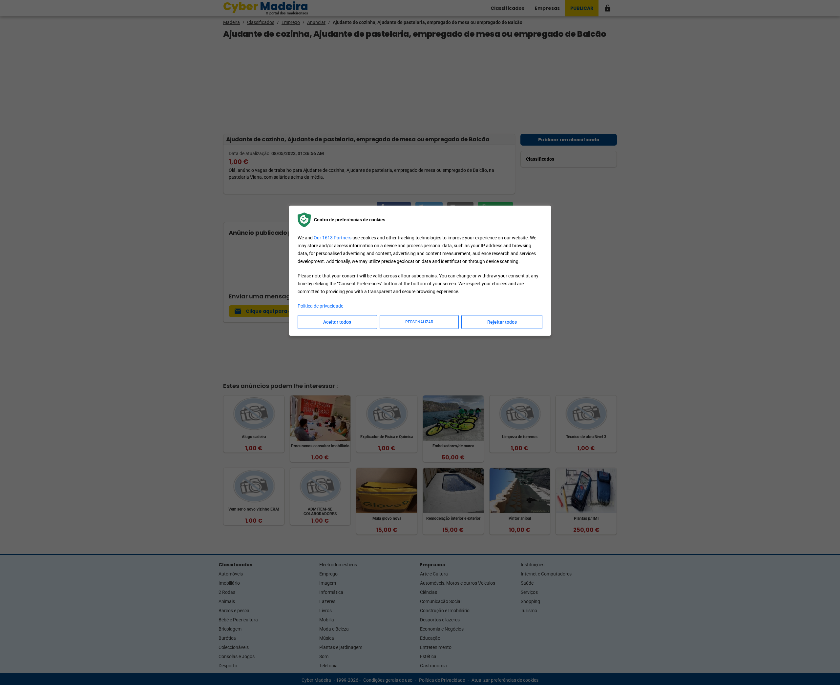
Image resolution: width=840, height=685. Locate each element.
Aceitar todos (337, 322)
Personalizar (419, 322)
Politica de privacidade (320, 306)
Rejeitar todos (502, 322)
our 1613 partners (332, 237)
